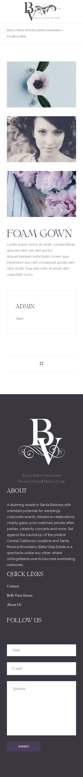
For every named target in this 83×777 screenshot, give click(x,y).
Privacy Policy (29, 481)
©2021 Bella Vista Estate (41, 475)
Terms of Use (54, 481)
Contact (13, 586)
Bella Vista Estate (20, 595)
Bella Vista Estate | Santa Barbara (34, 30)
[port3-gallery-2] (41, 139)
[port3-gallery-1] (41, 84)
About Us (14, 604)
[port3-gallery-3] (41, 194)
